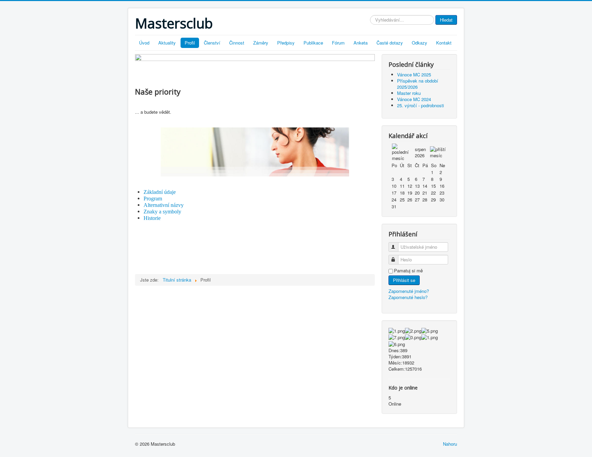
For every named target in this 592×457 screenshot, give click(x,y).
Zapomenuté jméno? (408, 291)
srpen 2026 (420, 152)
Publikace (313, 42)
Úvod (144, 42)
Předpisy (286, 42)
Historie (152, 218)
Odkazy (419, 42)
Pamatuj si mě (408, 271)
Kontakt (444, 42)
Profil (190, 42)
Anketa (361, 42)
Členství (212, 42)
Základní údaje (160, 192)
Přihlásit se (404, 280)
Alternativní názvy (164, 205)
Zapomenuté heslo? (408, 297)
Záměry (260, 42)
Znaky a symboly (162, 211)
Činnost (236, 42)
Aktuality (167, 42)
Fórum (338, 42)
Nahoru (450, 444)
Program (153, 198)
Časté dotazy (390, 42)
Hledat (446, 19)
